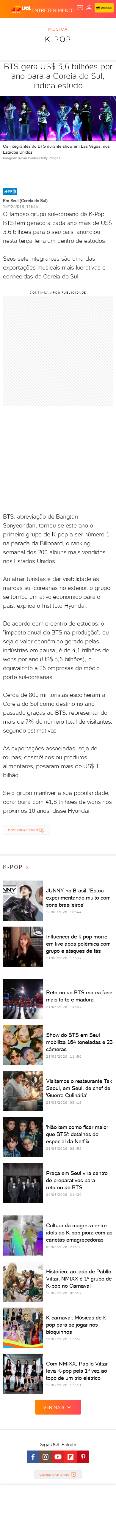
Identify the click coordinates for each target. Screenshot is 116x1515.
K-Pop (58, 39)
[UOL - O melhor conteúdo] (21, 9)
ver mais (54, 1407)
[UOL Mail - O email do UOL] (80, 7)
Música (58, 29)
